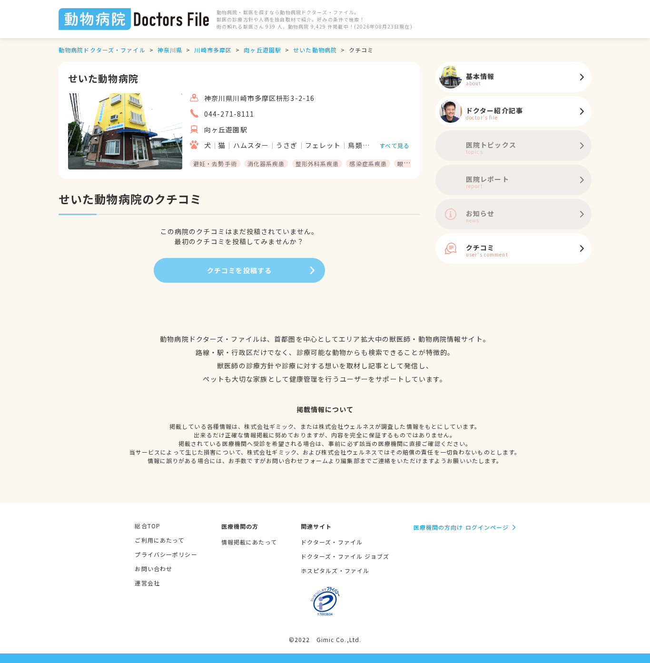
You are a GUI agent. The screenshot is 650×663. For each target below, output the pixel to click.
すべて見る (394, 145)
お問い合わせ (153, 568)
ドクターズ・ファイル (332, 542)
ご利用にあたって (159, 540)
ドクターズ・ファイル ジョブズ (345, 556)
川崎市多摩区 (213, 50)
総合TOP (147, 526)
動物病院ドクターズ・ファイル (102, 50)
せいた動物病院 (315, 50)
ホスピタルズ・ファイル (335, 570)
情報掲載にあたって (249, 542)
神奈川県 (170, 50)
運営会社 (147, 583)
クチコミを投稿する (239, 270)
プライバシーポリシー (166, 554)
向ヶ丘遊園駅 (262, 50)
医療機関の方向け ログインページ (461, 527)
